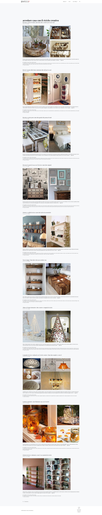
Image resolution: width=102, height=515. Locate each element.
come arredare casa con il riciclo (64, 63)
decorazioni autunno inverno (75, 448)
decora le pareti (68, 205)
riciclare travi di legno (74, 300)
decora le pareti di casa (74, 205)
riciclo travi (28, 301)
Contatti (79, 507)
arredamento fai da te (26, 253)
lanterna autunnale (25, 449)
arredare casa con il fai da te (27, 63)
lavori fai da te (74, 158)
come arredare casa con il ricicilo (63, 110)
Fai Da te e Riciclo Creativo (32, 62)
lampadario (57, 395)
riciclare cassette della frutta (71, 110)
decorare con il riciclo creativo (45, 206)
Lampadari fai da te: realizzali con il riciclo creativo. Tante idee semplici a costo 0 (42, 355)
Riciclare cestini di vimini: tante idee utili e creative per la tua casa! (39, 22)
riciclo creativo (27, 111)
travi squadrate (40, 301)
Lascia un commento (26, 112)
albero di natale (34, 348)
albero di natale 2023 (39, 348)
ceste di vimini (49, 63)
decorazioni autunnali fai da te (62, 448)
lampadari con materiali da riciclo (46, 395)
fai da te (62, 206)
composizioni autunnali (50, 448)
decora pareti (33, 206)
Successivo (27, 501)
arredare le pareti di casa (50, 205)
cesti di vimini (54, 63)
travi (30, 301)
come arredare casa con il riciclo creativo (74, 63)
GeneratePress (31, 510)
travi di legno (32, 301)
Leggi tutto (62, 60)
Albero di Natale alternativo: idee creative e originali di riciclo (37, 307)
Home (79, 508)
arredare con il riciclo (62, 253)
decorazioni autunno (69, 448)
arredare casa (25, 110)
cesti (51, 63)
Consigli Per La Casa (26, 62)
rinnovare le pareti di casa (70, 206)
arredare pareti (56, 205)
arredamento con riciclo (27, 300)
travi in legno (36, 301)
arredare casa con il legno (43, 300)
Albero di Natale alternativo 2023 (53, 348)
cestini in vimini (58, 63)
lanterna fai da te (30, 449)
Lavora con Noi (79, 509)
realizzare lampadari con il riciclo (69, 395)
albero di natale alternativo (45, 348)
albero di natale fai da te (70, 348)
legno (71, 300)
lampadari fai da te (53, 395)
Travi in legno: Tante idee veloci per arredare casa (34, 260)
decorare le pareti (51, 206)
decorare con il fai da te (38, 206)
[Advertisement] (51, 9)
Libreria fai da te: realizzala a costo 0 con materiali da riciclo (37, 455)
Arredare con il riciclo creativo (66, 300)
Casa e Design (75, 1)
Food (69, 1)
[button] (80, 1)
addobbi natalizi (30, 348)
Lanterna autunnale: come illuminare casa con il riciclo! (36, 401)
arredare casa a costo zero (36, 158)
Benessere (64, 1)
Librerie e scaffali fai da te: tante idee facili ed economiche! (37, 212)
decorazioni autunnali (55, 448)
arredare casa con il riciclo (34, 63)
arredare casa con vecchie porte (68, 158)
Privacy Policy (79, 510)
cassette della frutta (56, 110)
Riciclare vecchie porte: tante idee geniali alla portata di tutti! (37, 117)
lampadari (41, 395)
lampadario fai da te (61, 395)
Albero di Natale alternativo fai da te (62, 348)
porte (77, 158)
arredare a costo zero (26, 158)
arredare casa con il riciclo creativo (42, 63)
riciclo (78, 300)
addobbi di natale (26, 348)
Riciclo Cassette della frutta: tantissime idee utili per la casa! (37, 70)
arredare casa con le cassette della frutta (49, 110)
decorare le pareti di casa (57, 206)
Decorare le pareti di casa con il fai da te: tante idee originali (37, 165)
